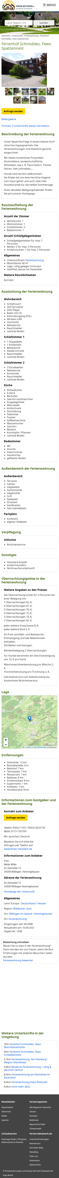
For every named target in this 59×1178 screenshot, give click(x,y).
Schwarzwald (35, 1128)
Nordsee (33, 1115)
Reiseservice (34, 1143)
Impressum (34, 1160)
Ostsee (32, 1111)
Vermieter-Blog (36, 1147)
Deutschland (7, 1107)
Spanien (5, 1120)
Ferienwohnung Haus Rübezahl (29, 1082)
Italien (4, 1115)
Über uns (33, 1156)
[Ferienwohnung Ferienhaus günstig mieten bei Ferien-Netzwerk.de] (18, 9)
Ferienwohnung (35, 260)
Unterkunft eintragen (39, 1139)
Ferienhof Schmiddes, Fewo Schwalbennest (22, 1053)
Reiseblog (33, 1152)
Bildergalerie (9, 119)
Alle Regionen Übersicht (40, 1107)
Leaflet (27, 747)
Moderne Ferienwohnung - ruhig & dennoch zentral (27, 1068)
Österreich (6, 1111)
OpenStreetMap (39, 747)
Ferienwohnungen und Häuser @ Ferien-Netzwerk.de (29, 1170)
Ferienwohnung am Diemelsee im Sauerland (27, 1076)
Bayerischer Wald (37, 1124)
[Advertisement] (29, 997)
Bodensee (33, 1120)
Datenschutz (35, 1164)
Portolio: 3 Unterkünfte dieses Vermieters (25, 126)
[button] (29, 719)
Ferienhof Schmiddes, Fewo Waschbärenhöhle (22, 1045)
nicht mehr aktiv (20, 1086)
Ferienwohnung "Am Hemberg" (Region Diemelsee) (26, 1061)
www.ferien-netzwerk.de (18, 849)
